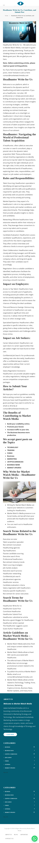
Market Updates (20, 768)
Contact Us (9, 838)
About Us (8, 834)
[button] (35, 839)
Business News (20, 750)
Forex (20, 761)
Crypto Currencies (20, 754)
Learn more (10, 734)
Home (6, 15)
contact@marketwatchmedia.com (15, 75)
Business (20, 747)
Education (20, 757)
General (20, 764)
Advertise (24, 834)
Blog (16, 834)
